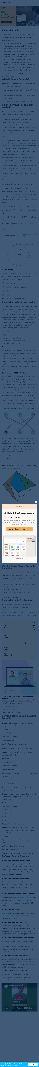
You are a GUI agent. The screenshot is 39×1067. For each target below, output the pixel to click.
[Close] (35, 501)
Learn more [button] (13, 1065)
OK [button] (33, 1064)
